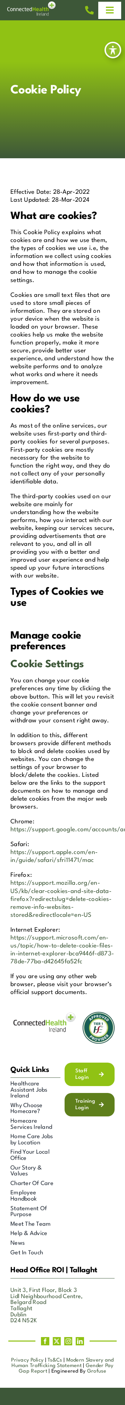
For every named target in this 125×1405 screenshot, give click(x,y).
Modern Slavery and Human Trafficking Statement (62, 1363)
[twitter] (57, 1341)
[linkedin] (80, 1341)
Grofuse (96, 1371)
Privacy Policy (27, 1360)
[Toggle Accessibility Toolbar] (113, 50)
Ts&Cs (55, 1360)
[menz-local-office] (33, 5)
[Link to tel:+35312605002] (89, 10)
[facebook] (45, 1341)
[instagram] (68, 1341)
